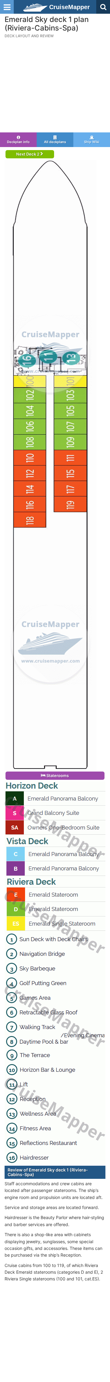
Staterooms (57, 775)
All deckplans (55, 142)
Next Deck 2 (28, 154)
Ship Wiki (91, 142)
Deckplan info (18, 142)
